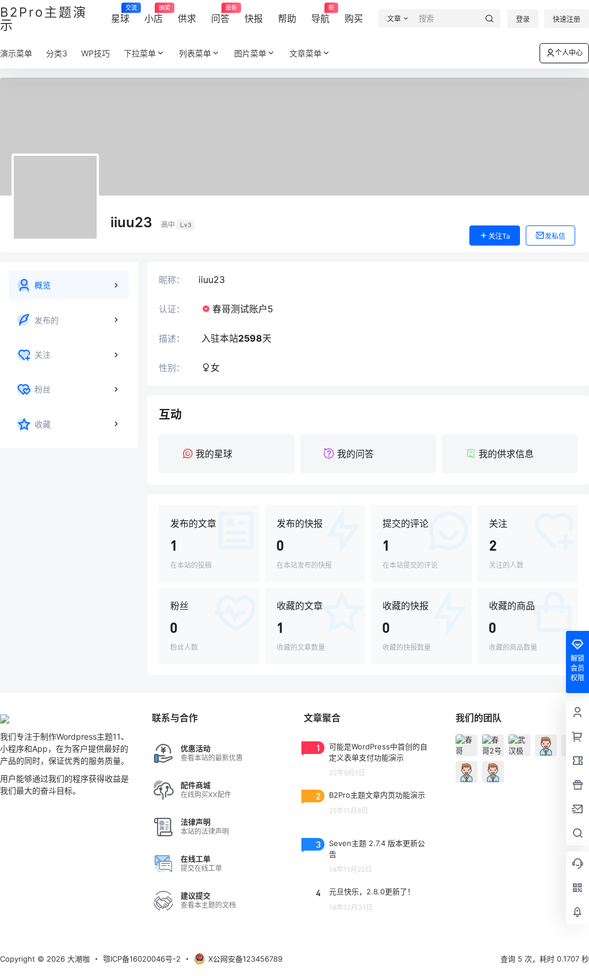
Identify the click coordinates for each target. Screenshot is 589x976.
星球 (120, 14)
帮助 (287, 18)
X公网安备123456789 (245, 958)
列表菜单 (195, 53)
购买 (354, 18)
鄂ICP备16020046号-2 (142, 958)
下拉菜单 (140, 53)
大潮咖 (77, 958)
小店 (153, 14)
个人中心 (569, 52)
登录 (523, 19)
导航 (320, 14)
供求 (187, 18)
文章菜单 (305, 53)
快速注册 (566, 19)
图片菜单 (250, 53)
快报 (253, 18)
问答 (220, 14)
